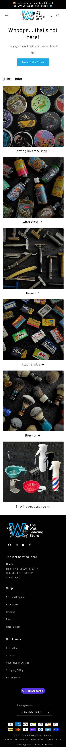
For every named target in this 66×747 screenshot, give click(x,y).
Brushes (31, 435)
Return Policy (13, 677)
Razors (31, 293)
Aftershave (31, 222)
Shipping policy (24, 744)
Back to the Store (33, 62)
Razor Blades (31, 364)
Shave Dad (12, 648)
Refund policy (37, 739)
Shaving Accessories (31, 506)
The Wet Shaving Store (31, 735)
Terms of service (53, 739)
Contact (10, 655)
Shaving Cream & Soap (31, 151)
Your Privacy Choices (17, 662)
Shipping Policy (14, 670)
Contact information (43, 744)
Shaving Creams (15, 597)
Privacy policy (21, 739)
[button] (6, 15)
